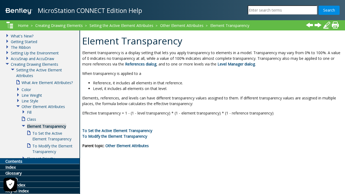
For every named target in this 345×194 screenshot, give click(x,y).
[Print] (335, 25)
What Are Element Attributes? (47, 82)
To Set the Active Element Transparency (117, 130)
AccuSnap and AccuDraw (32, 58)
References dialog (140, 64)
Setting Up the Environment (35, 53)
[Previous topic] (309, 25)
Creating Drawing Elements (59, 25)
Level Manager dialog (236, 64)
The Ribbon (21, 47)
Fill (29, 112)
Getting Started (24, 41)
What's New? (22, 36)
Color (26, 89)
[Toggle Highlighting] (326, 25)
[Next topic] (318, 25)
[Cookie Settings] (10, 184)
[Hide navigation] (9, 25)
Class (31, 119)
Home (23, 25)
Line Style (30, 100)
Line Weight (32, 95)
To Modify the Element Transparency (114, 136)
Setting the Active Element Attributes (121, 25)
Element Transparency (229, 25)
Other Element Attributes (127, 145)
